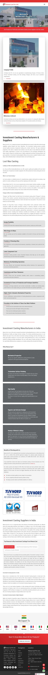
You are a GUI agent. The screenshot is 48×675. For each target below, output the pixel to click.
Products (20, 658)
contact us (32, 463)
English (38, 673)
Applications (20, 660)
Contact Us (20, 667)
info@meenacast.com (34, 666)
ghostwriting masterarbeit (26, 210)
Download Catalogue (24, 641)
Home (19, 650)
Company (20, 652)
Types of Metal (20, 655)
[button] (44, 4)
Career (19, 665)
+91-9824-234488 (34, 669)
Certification (20, 662)
